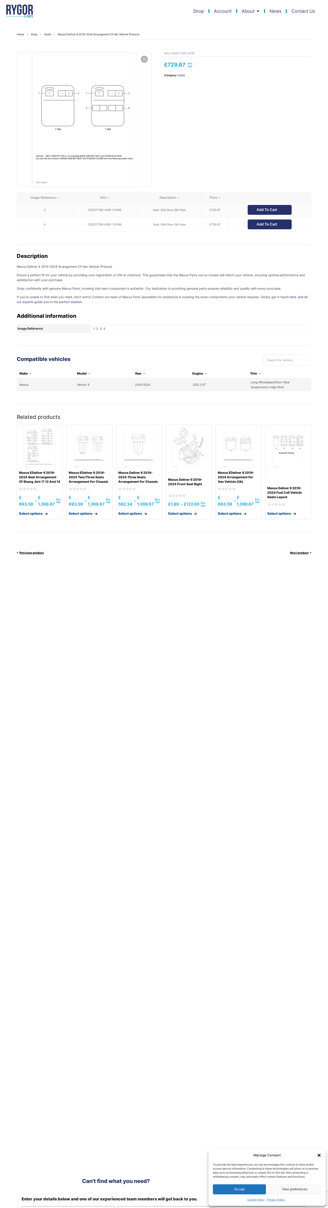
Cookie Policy (256, 1199)
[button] (319, 1155)
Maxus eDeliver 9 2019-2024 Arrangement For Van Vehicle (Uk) (236, 477)
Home (20, 34)
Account (223, 11)
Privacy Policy (276, 1199)
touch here (288, 297)
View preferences (294, 1189)
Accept (239, 1189)
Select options (31, 513)
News (275, 11)
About (248, 11)
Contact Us (303, 11)
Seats (47, 34)
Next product (299, 552)
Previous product (31, 552)
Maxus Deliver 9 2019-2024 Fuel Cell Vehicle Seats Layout (284, 492)
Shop (198, 11)
